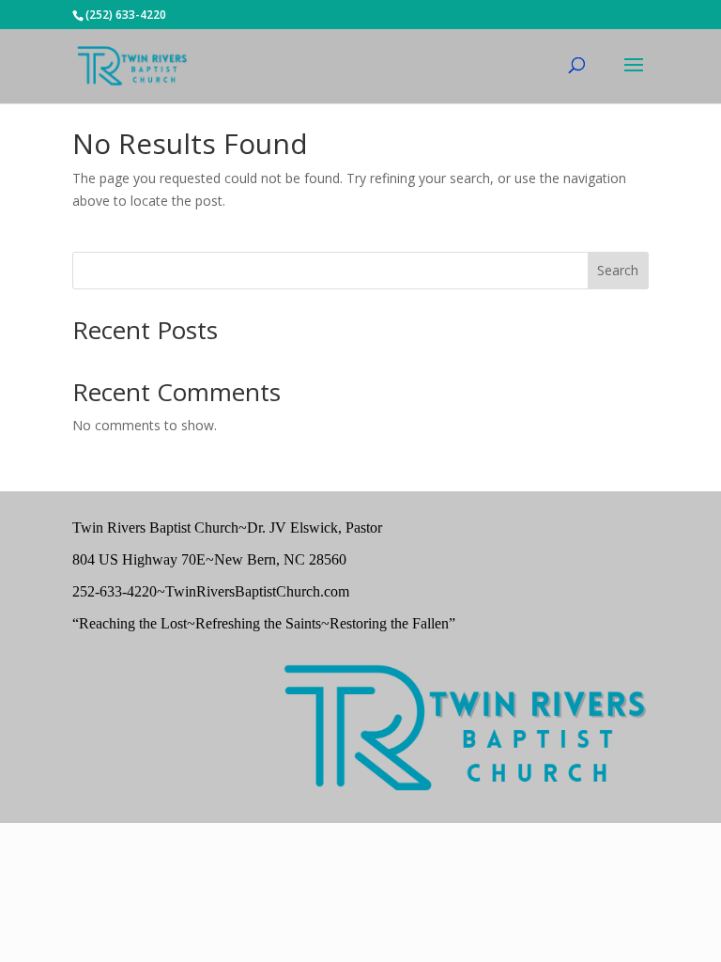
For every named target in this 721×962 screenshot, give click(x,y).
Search (617, 270)
